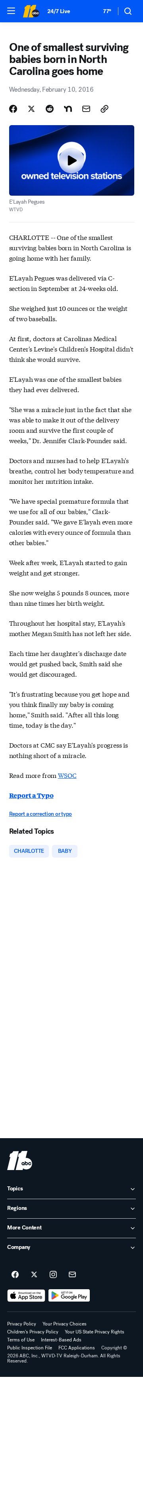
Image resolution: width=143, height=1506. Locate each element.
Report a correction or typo (40, 814)
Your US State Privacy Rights (94, 1331)
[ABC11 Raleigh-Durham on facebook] (15, 1275)
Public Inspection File (29, 1347)
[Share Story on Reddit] (49, 109)
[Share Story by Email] (86, 109)
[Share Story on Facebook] (13, 109)
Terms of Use (21, 1339)
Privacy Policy (21, 1323)
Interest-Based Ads (61, 1339)
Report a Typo (31, 795)
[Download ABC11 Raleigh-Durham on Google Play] (69, 1295)
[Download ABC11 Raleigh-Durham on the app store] (26, 1295)
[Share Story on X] (31, 109)
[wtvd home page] (19, 1160)
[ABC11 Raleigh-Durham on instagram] (53, 1275)
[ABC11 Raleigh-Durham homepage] (31, 11)
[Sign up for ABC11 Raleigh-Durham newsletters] (72, 1275)
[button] (11, 11)
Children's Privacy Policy (32, 1331)
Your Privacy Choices (65, 1323)
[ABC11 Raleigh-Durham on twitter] (34, 1275)
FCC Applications (76, 1347)
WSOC (67, 775)
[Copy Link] (104, 109)
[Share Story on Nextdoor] (68, 109)
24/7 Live (58, 11)
